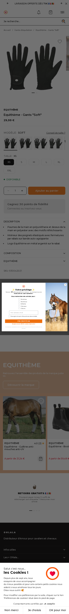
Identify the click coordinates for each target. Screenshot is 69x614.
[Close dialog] (65, 284)
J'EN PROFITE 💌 (23, 321)
